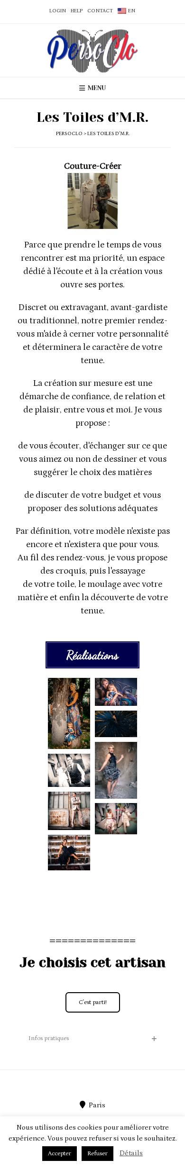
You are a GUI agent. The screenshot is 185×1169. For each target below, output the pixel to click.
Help (77, 11)
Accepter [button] (59, 1153)
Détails (131, 1153)
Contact (100, 11)
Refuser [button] (97, 1153)
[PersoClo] (92, 50)
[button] (92, 1038)
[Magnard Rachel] (69, 713)
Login (57, 11)
